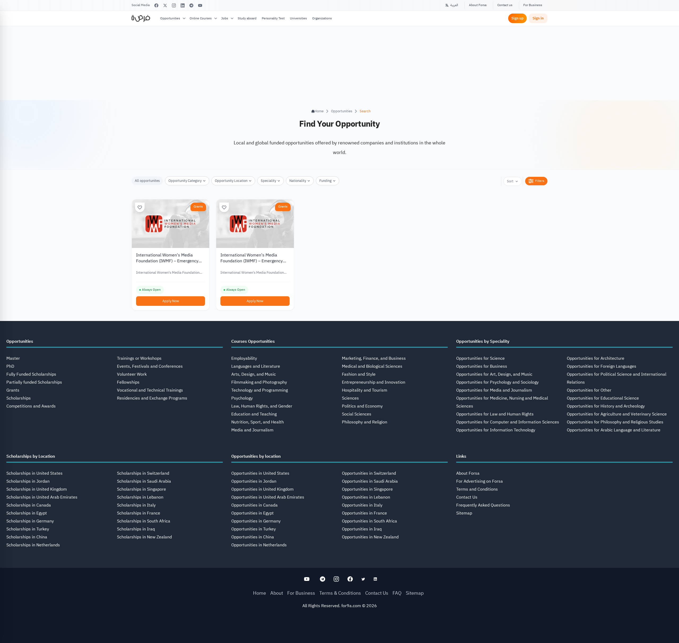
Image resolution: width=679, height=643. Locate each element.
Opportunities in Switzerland (369, 473)
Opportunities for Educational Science (603, 398)
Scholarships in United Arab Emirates (41, 497)
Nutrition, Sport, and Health (257, 422)
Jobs (224, 18)
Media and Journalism (252, 430)
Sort (510, 181)
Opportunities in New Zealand (370, 537)
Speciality (268, 180)
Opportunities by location (256, 456)
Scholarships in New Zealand (144, 537)
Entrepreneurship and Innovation (373, 382)
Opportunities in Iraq (362, 529)
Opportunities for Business (481, 366)
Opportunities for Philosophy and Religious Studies (615, 422)
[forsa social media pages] (307, 579)
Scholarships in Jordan (28, 481)
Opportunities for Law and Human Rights (495, 414)
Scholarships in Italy (136, 505)
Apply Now (170, 300)
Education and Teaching (254, 414)
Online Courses (201, 18)
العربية (454, 5)
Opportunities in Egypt (252, 513)
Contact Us (466, 497)
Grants (198, 206)
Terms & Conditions (340, 593)
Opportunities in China (252, 537)
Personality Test (273, 18)
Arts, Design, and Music (253, 374)
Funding (325, 180)
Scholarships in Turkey (27, 529)
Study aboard (247, 18)
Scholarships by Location (30, 456)
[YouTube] (200, 5)
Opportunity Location (231, 180)
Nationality (297, 180)
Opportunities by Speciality (482, 341)
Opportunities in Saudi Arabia (370, 481)
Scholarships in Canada (28, 505)
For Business (532, 5)
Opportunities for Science (480, 358)
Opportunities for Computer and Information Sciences (507, 422)
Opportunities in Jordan (253, 481)
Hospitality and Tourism (364, 390)
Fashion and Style (359, 374)
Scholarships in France (138, 513)
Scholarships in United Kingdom (36, 489)
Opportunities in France (364, 513)
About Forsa (477, 5)
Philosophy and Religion (364, 422)
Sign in (538, 18)
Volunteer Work (132, 374)
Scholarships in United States (34, 473)
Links (461, 456)
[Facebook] (156, 5)
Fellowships (128, 382)
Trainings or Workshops (139, 358)
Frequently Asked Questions (483, 505)
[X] (165, 5)
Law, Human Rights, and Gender (261, 406)
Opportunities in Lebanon (366, 497)
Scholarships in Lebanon (140, 497)
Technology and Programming (259, 390)
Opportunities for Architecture (595, 358)
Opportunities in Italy (362, 505)
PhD (10, 366)
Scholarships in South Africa (143, 521)
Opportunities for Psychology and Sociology (497, 382)
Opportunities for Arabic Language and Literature (613, 430)
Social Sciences (356, 414)
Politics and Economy (362, 406)
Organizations (322, 18)
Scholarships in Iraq (136, 529)
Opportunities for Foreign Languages (601, 366)
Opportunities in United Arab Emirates (267, 497)
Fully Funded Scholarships (31, 374)
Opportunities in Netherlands (259, 545)
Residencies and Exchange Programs (152, 398)
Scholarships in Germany (30, 521)
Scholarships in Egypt (26, 513)
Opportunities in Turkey (253, 529)
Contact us (504, 5)
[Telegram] (191, 5)
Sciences (350, 398)
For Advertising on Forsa (479, 481)
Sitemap (464, 513)
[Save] (140, 207)
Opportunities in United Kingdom (262, 489)
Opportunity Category (185, 180)
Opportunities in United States (260, 473)
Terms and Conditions (477, 489)
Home (259, 593)
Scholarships (18, 398)
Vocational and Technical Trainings (150, 390)
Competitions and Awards (31, 406)
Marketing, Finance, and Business (374, 358)
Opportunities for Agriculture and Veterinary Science (617, 414)
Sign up (517, 18)
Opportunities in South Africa (369, 521)
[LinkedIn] (182, 5)
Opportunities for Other (589, 390)
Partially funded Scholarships (34, 382)
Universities (298, 18)
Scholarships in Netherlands (33, 545)
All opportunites (147, 180)
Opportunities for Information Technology (495, 430)
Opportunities (170, 18)
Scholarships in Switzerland (143, 473)
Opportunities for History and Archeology (606, 406)
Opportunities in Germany (256, 521)
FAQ (397, 593)
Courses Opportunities (253, 341)
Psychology (242, 398)
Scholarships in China (26, 537)
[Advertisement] (339, 631)
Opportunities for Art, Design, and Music (494, 374)
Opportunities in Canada (254, 505)
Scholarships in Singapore (141, 489)
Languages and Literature (255, 366)
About (276, 593)
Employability (244, 358)
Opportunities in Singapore (367, 489)
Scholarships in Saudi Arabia (144, 481)
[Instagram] (173, 5)
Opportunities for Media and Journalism (494, 390)
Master (13, 358)
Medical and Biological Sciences (372, 366)
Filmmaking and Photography (259, 382)
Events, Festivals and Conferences (150, 366)
